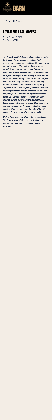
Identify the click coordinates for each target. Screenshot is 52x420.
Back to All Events (14, 21)
